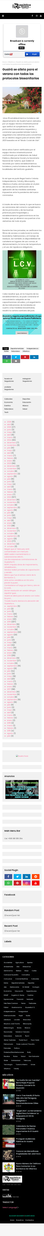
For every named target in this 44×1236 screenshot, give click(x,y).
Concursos (8, 979)
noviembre (12, 445)
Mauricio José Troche (12, 1024)
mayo (10, 432)
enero (10, 461)
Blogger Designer (16, 1216)
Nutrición (18, 1036)
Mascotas (27, 1020)
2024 (9, 440)
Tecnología (8, 1064)
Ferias (23, 1003)
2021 (9, 525)
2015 (9, 730)
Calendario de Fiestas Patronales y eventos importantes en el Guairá (27, 1129)
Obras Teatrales (10, 1040)
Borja (26, 971)
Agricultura (20, 962)
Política (17, 1048)
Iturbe (6, 351)
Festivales (32, 1003)
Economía (8, 402)
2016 (9, 723)
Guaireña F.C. (30, 1007)
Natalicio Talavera (22, 1032)
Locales (17, 1020)
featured (30, 999)
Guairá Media (30, 1216)
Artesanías (27, 967)
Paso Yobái (35, 1040)
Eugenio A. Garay (17, 995)
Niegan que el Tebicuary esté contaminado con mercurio (16, 550)
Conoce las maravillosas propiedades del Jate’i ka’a (28, 1152)
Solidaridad (15, 1060)
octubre (10, 471)
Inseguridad (23, 1011)
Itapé (21, 1016)
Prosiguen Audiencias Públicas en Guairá (25, 1140)
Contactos (29, 1220)
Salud (25, 409)
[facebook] (32, 16)
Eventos (7, 405)
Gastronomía (17, 1007)
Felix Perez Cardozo (11, 1003)
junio (9, 429)
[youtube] (41, 16)
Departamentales (17, 348)
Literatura (7, 1020)
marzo (10, 437)
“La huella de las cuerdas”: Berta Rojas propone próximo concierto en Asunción (28, 1084)
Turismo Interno (21, 1064)
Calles (34, 971)
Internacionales (10, 1016)
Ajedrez (30, 962)
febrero (10, 458)
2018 (9, 655)
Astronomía (8, 971)
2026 (9, 422)
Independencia (32, 348)
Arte (17, 967)
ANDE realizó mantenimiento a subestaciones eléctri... (17, 555)
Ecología (36, 987)
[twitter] (18, 876)
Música (25, 405)
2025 (9, 427)
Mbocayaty (27, 1024)
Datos (6, 983)
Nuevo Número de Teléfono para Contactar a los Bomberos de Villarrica (28, 1166)
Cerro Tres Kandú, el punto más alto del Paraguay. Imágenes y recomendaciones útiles (28, 1099)
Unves (33, 1064)
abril (9, 424)
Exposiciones (8, 999)
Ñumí (27, 1036)
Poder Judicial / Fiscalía (25, 1044)
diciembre (11, 442)
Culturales (8, 399)
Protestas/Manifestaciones (14, 1052)
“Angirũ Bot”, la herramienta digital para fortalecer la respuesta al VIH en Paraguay (28, 1115)
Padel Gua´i (23, 1040)
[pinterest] (18, 883)
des (5, 987)
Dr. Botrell (25, 987)
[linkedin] (27, 876)
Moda (19, 1028)
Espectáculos (31, 991)
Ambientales (8, 967)
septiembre (12, 474)
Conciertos (26, 975)
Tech (6, 412)
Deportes (26, 399)
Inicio (4, 62)
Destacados (14, 987)
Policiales (7, 1048)
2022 (9, 497)
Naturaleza (15, 351)
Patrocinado (8, 1044)
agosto (10, 476)
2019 (9, 621)
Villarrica (11, 62)
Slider (6, 1060)
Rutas (15, 1056)
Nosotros (20, 1220)
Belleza (18, 971)
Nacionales (8, 1032)
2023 (9, 463)
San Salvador (34, 1056)
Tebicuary (27, 1060)
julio (9, 448)
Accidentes (8, 962)
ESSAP (6, 995)
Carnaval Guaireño (11, 975)
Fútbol (6, 1007)
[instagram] (36, 16)
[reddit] (36, 876)
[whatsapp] (8, 883)
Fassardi (20, 999)
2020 (9, 541)
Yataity (16, 1069)
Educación (27, 402)
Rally (29, 1052)
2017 (9, 689)
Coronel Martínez (21, 979)
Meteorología (9, 1028)
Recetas (7, 1056)
